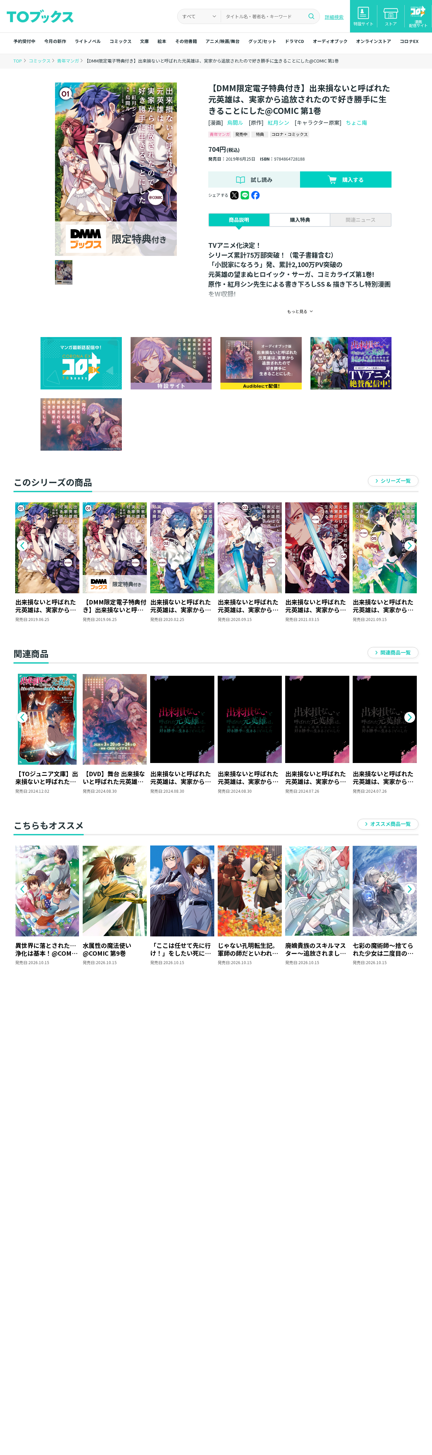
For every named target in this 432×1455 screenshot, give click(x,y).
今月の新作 (55, 41)
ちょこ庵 (356, 122)
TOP (18, 60)
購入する (353, 179)
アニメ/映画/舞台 (223, 41)
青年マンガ (68, 60)
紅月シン (278, 122)
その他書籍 (186, 41)
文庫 (144, 41)
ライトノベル (88, 41)
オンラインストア (373, 41)
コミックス (121, 41)
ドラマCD (294, 41)
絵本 (162, 41)
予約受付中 (24, 41)
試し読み (261, 179)
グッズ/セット (262, 41)
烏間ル (235, 122)
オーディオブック (330, 41)
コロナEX (409, 41)
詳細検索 (334, 17)
